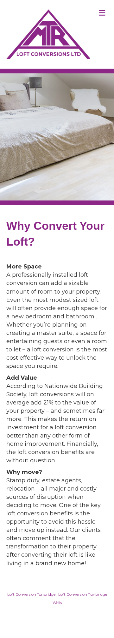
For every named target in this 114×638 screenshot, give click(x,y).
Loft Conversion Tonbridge (31, 594)
